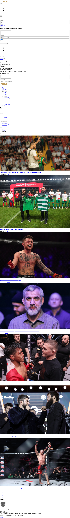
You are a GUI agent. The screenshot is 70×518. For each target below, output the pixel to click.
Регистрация (4, 14)
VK (5, 95)
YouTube (6, 94)
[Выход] (0, 2)
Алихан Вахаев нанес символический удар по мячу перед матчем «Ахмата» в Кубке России (20, 172)
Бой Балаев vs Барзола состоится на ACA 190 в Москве (12, 383)
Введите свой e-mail (4, 64)
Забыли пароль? (3, 25)
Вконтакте (6, 115)
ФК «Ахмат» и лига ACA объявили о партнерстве (11, 229)
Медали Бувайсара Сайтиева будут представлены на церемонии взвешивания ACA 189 (19, 331)
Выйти (1, 59)
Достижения (9, 101)
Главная (3, 129)
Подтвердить (3, 66)
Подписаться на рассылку (8, 39)
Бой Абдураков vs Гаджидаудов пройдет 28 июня (11, 436)
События (7, 174)
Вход (1, 14)
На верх (1, 517)
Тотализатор (7, 97)
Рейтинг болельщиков (10, 100)
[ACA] (5, 2)
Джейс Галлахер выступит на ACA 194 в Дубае (10, 280)
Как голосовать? (9, 102)
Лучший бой (7, 103)
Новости (3, 130)
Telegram (5, 117)
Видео (6, 93)
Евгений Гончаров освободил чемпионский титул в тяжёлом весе (14, 488)
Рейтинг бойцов (7, 104)
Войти (2, 24)
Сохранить (2, 58)
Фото (5, 92)
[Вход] (0, 107)
